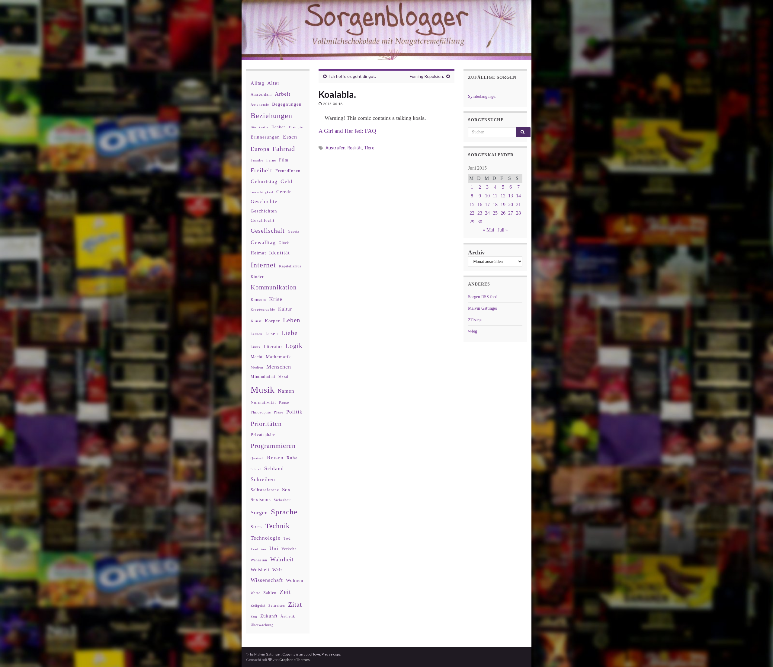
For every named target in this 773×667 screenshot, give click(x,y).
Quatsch (257, 458)
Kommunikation (274, 287)
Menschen (278, 367)
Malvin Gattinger (482, 308)
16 (479, 204)
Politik (294, 412)
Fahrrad (283, 148)
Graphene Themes (294, 659)
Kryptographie (263, 309)
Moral (283, 376)
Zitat (295, 604)
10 (487, 195)
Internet (263, 265)
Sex (286, 490)
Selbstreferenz (265, 490)
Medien (257, 367)
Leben (291, 320)
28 (518, 212)
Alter (273, 83)
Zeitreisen (276, 605)
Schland (274, 468)
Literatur (273, 346)
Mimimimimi (263, 376)
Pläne (278, 412)
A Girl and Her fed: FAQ (347, 131)
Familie (257, 160)
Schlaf (256, 469)
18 (495, 204)
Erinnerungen (265, 136)
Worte (255, 593)
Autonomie (260, 104)
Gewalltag (263, 242)
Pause (284, 403)
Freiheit (261, 170)
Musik (263, 389)
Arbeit (282, 94)
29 (472, 221)
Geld (286, 181)
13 (510, 195)
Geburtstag (264, 181)
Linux (256, 347)
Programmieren (273, 445)
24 (487, 212)
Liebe (289, 333)
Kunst (256, 321)
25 (495, 212)
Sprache (284, 511)
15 (472, 204)
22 (472, 212)
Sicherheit (282, 500)
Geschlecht (262, 220)
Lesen (271, 333)
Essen (290, 137)
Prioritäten (266, 423)
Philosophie (261, 412)
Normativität (263, 402)
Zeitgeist (258, 605)
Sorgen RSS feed (482, 297)
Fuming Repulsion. (427, 76)
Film (283, 160)
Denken (278, 127)
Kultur (285, 308)
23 (479, 212)
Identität (279, 253)
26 (503, 212)
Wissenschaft (267, 580)
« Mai (488, 229)
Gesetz (293, 232)
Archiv (476, 252)
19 (503, 204)
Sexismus (261, 499)
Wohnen (294, 580)
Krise (275, 299)
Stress (256, 526)
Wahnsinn (259, 560)
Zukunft (268, 615)
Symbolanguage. (482, 96)
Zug (254, 616)
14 (518, 195)
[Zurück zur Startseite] (386, 30)
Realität (354, 147)
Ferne (271, 160)
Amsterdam (261, 94)
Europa (260, 149)
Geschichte (264, 201)
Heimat (258, 253)
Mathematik (278, 356)
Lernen (256, 334)
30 (479, 221)
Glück (284, 243)
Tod (287, 538)
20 (510, 204)
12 (503, 195)
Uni (273, 548)
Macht (257, 357)
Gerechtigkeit (262, 192)
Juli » (503, 229)
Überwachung (262, 625)
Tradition (258, 549)
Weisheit (260, 569)
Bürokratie (259, 127)
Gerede (284, 191)
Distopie (296, 127)
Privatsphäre (263, 434)
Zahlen (270, 593)
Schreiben (263, 479)
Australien (335, 147)
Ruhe (292, 457)
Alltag (257, 83)
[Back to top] (759, 653)
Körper (272, 320)
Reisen (275, 458)
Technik (277, 526)
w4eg (472, 331)
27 (510, 212)
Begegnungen (287, 104)
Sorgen (259, 512)
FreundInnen (287, 171)
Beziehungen (271, 116)
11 (495, 195)
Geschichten (264, 211)
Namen (286, 391)
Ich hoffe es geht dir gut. (352, 76)
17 (487, 204)
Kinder (257, 276)
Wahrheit (281, 559)
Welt (277, 569)
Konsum (258, 299)
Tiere (369, 147)
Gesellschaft (268, 230)
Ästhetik (288, 616)
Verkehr (288, 549)
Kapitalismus (290, 266)
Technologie (266, 538)
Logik (294, 345)
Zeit (285, 592)
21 (518, 204)
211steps (475, 320)
